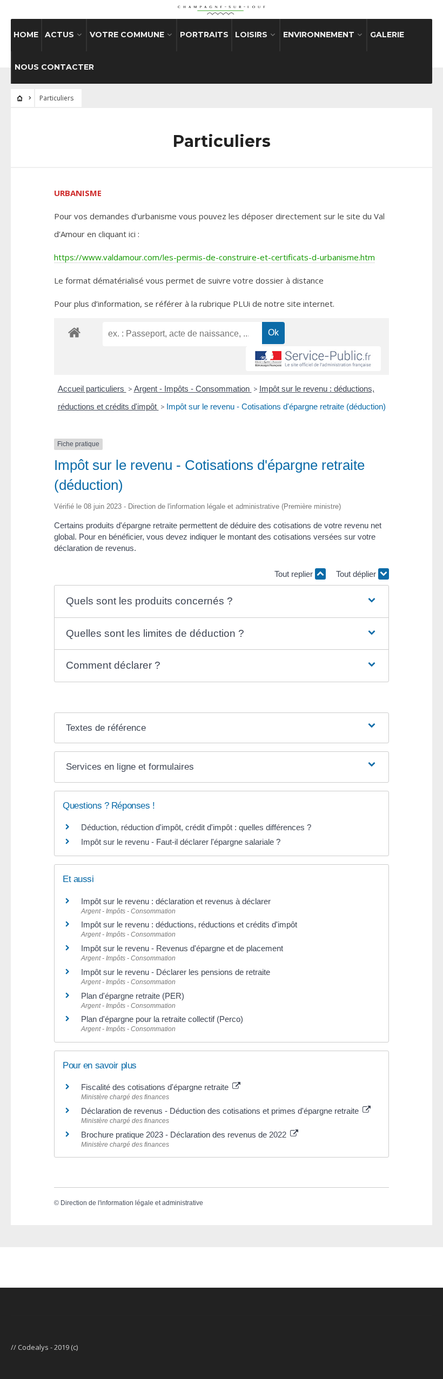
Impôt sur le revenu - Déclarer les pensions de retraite (175, 972)
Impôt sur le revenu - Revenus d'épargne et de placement (182, 948)
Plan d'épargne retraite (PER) (132, 995)
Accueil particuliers (92, 388)
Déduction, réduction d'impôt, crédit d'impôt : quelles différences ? (196, 827)
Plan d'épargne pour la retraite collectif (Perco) (162, 1019)
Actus (59, 34)
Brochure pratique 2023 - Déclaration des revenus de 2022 (184, 1134)
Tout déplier (357, 573)
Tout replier (294, 573)
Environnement (318, 34)
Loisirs (251, 34)
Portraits (204, 34)
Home (26, 34)
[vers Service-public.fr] (313, 358)
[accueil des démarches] (74, 332)
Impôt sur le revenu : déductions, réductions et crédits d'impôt (189, 924)
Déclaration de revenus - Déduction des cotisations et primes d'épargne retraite (221, 1110)
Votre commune (127, 34)
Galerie (387, 34)
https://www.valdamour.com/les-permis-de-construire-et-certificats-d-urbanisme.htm (214, 257)
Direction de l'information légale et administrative (132, 1203)
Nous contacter (54, 67)
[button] (221, 601)
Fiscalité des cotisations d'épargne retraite (156, 1087)
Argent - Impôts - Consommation (193, 388)
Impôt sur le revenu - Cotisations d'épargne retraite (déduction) (276, 406)
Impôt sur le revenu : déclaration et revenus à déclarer (176, 901)
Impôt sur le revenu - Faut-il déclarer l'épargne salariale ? (180, 841)
